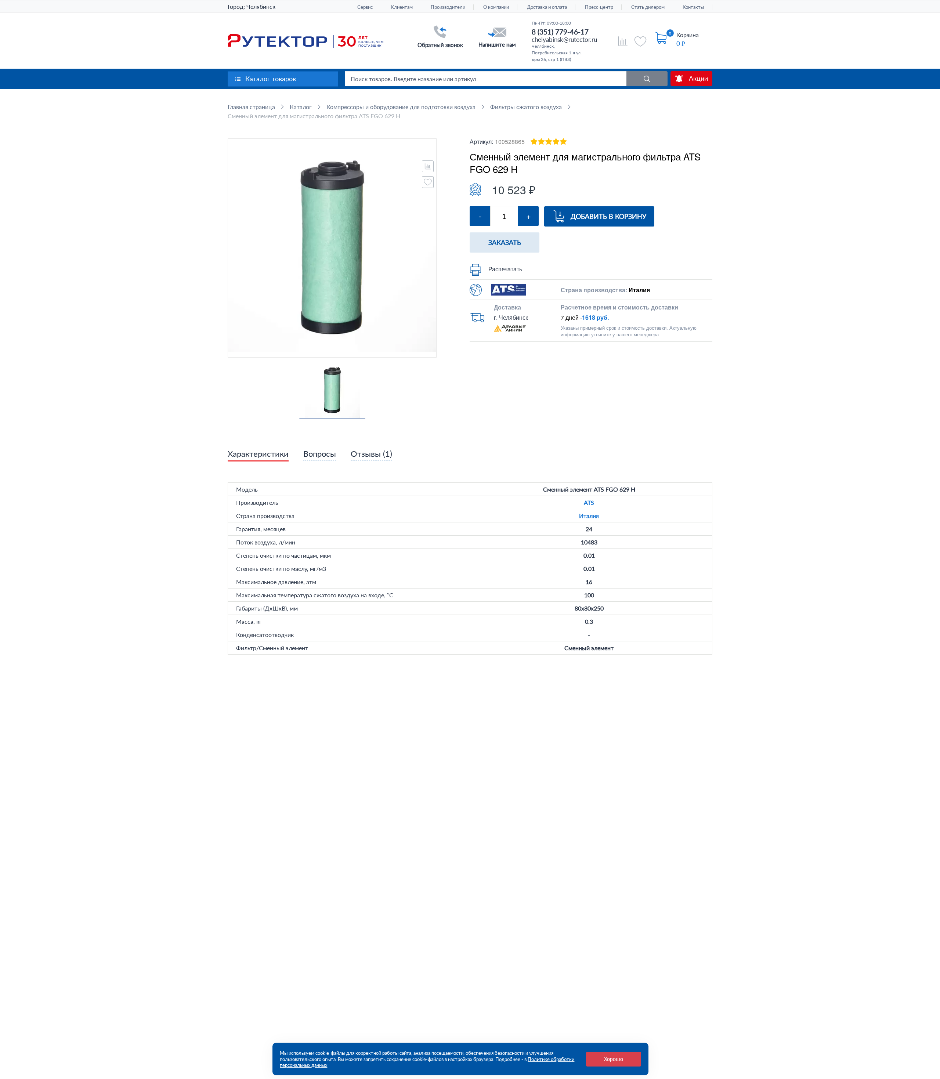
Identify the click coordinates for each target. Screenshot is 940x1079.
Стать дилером (648, 7)
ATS (589, 502)
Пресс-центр (599, 7)
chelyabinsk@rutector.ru (564, 39)
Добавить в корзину (608, 216)
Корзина (687, 35)
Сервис (365, 7)
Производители (448, 7)
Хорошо (613, 1059)
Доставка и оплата (547, 7)
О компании (496, 7)
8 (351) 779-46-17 (560, 32)
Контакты (693, 7)
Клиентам (402, 7)
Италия (589, 515)
